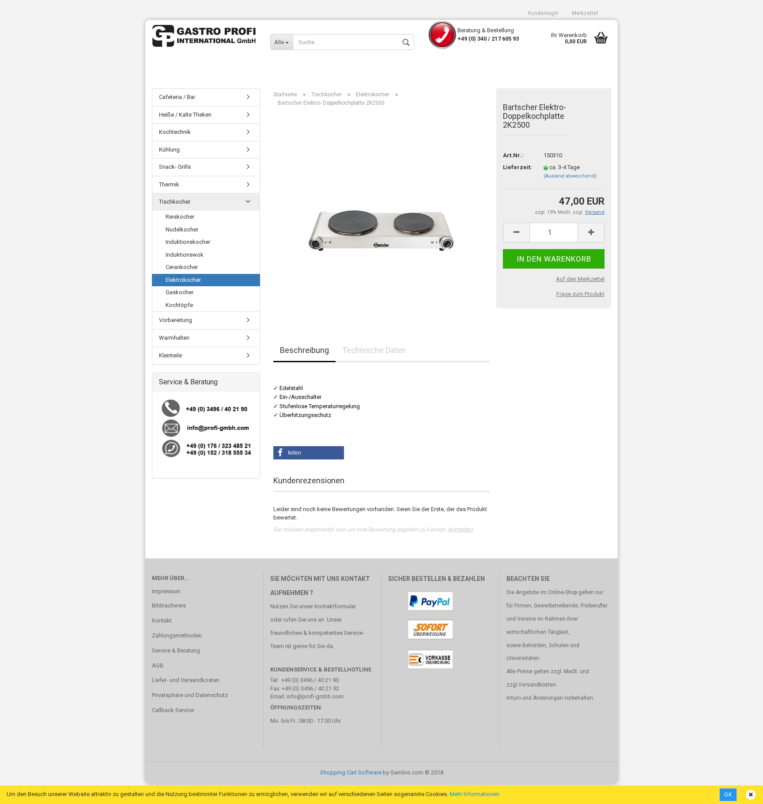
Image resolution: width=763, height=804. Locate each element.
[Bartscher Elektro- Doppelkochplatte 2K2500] (381, 212)
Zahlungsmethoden (177, 635)
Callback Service (173, 710)
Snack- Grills (175, 166)
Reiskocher (180, 216)
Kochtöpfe (179, 305)
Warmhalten (174, 337)
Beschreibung (304, 350)
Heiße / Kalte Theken (185, 114)
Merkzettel (585, 13)
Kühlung (169, 149)
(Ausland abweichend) (570, 176)
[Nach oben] (738, 791)
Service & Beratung (176, 650)
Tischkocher (174, 201)
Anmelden (460, 529)
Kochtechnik (175, 132)
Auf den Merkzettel (580, 279)
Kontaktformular (335, 606)
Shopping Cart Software (351, 772)
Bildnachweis (169, 605)
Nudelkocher (182, 229)
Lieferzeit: (516, 167)
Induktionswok (185, 254)
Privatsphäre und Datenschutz (190, 695)
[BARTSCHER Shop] (204, 37)
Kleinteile (170, 355)
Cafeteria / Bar (177, 97)
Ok (728, 795)
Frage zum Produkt (580, 294)
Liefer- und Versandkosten (185, 680)
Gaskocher (179, 292)
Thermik (169, 184)
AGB (157, 665)
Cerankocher (182, 267)
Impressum (166, 591)
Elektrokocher (183, 280)
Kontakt (162, 620)
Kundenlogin (543, 13)
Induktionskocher (188, 242)
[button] (308, 452)
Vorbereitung (175, 320)
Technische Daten (374, 350)
